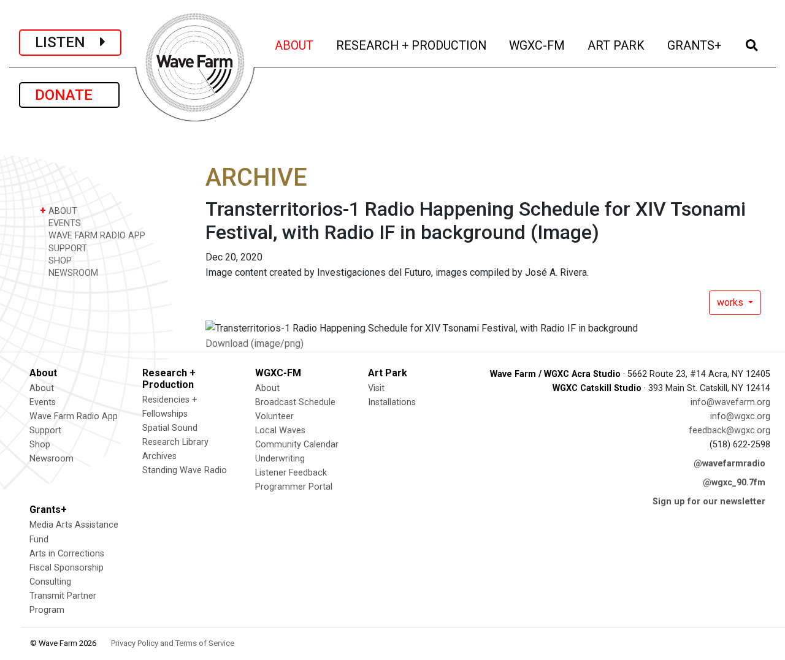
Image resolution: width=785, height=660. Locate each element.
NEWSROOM (72, 273)
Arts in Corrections (66, 553)
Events (42, 402)
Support (45, 430)
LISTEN (67, 42)
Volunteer (274, 416)
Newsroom (51, 458)
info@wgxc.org (740, 416)
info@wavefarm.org (730, 402)
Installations (392, 402)
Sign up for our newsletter (709, 501)
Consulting (50, 582)
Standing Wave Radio (184, 470)
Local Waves (280, 430)
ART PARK (616, 45)
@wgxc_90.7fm (734, 482)
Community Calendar (297, 444)
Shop (39, 444)
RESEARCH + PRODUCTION (412, 45)
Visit (376, 388)
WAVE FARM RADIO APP (95, 235)
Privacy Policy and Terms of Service (172, 643)
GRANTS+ (695, 45)
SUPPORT (66, 248)
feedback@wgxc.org (729, 430)
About (41, 388)
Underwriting (280, 458)
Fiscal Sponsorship (66, 568)
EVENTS (63, 223)
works (731, 302)
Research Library (175, 442)
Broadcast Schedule (295, 402)
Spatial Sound (169, 428)
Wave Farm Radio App (73, 416)
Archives (159, 456)
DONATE (69, 95)
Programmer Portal (293, 487)
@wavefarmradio (729, 463)
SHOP (59, 261)
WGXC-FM (538, 45)
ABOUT (295, 45)
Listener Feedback (291, 473)
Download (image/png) (254, 343)
